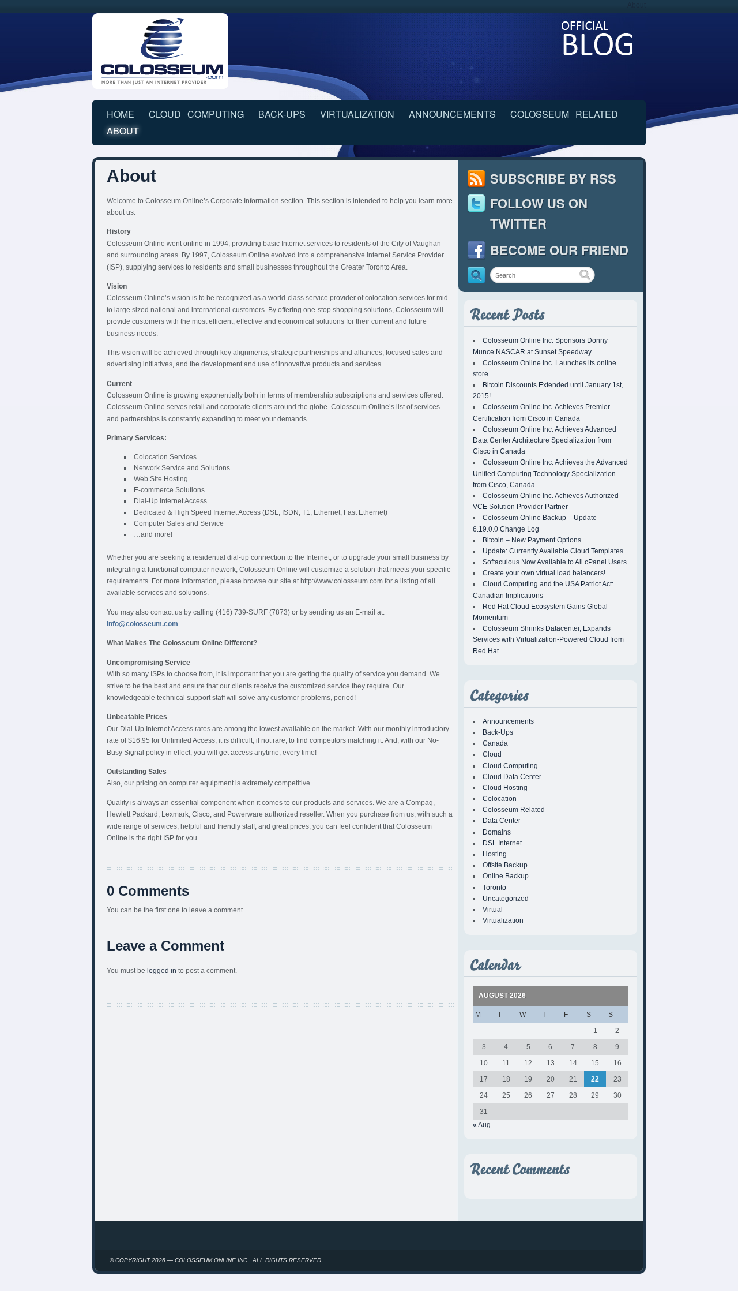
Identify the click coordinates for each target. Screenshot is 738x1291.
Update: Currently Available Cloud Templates (553, 551)
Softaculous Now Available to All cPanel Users (555, 562)
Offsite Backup (505, 865)
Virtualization (357, 114)
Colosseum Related (564, 114)
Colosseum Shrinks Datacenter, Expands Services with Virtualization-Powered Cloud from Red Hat (548, 639)
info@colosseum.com (142, 624)
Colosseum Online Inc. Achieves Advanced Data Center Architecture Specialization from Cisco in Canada (544, 440)
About (636, 5)
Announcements (452, 114)
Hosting (495, 854)
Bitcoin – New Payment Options (532, 540)
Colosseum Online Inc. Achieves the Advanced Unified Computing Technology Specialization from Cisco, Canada (550, 473)
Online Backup (506, 876)
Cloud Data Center (512, 777)
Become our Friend (559, 250)
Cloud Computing (196, 114)
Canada (495, 743)
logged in (161, 971)
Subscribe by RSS (553, 178)
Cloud (492, 754)
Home (120, 114)
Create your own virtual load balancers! (544, 573)
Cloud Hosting (505, 788)
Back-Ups (282, 114)
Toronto (494, 888)
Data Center (502, 821)
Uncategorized (506, 899)
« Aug (482, 1125)
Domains (497, 832)
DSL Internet (502, 843)
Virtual (493, 909)
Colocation (500, 799)
